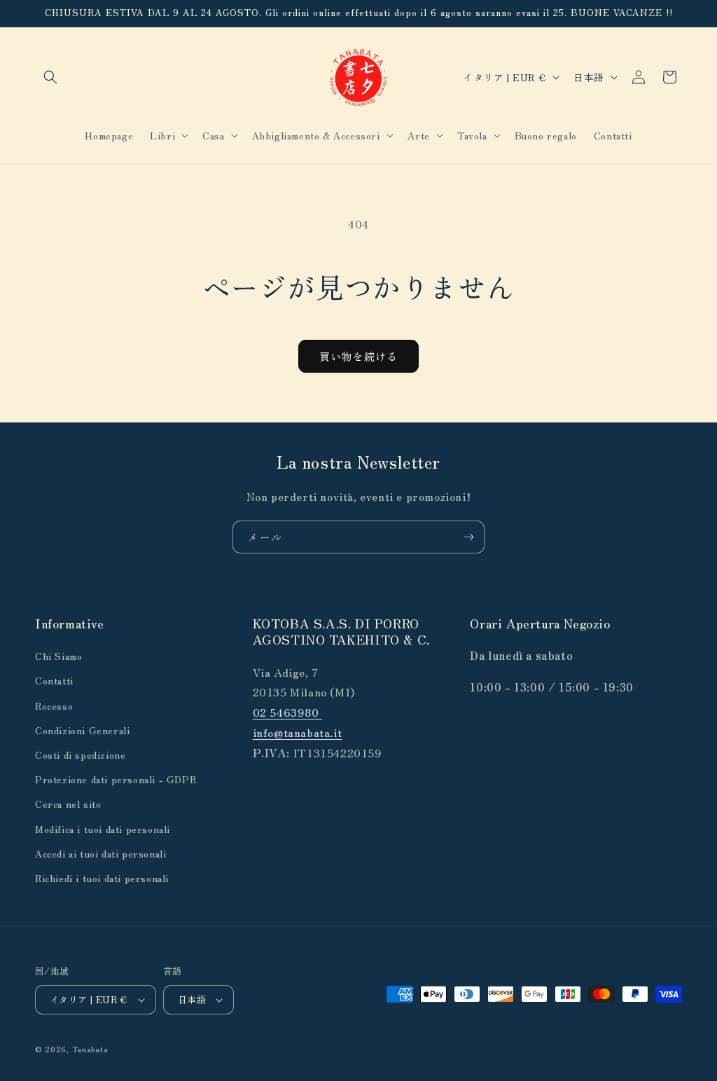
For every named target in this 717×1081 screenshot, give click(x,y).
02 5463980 (288, 711)
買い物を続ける (358, 356)
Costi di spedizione (80, 755)
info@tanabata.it (297, 732)
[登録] (468, 537)
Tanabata (90, 1048)
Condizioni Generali (82, 730)
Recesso (54, 705)
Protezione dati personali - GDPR (115, 779)
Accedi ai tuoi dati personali (100, 853)
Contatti (54, 680)
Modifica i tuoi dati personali (102, 829)
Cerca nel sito (68, 804)
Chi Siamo (58, 656)
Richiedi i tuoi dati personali (102, 878)
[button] (50, 77)
